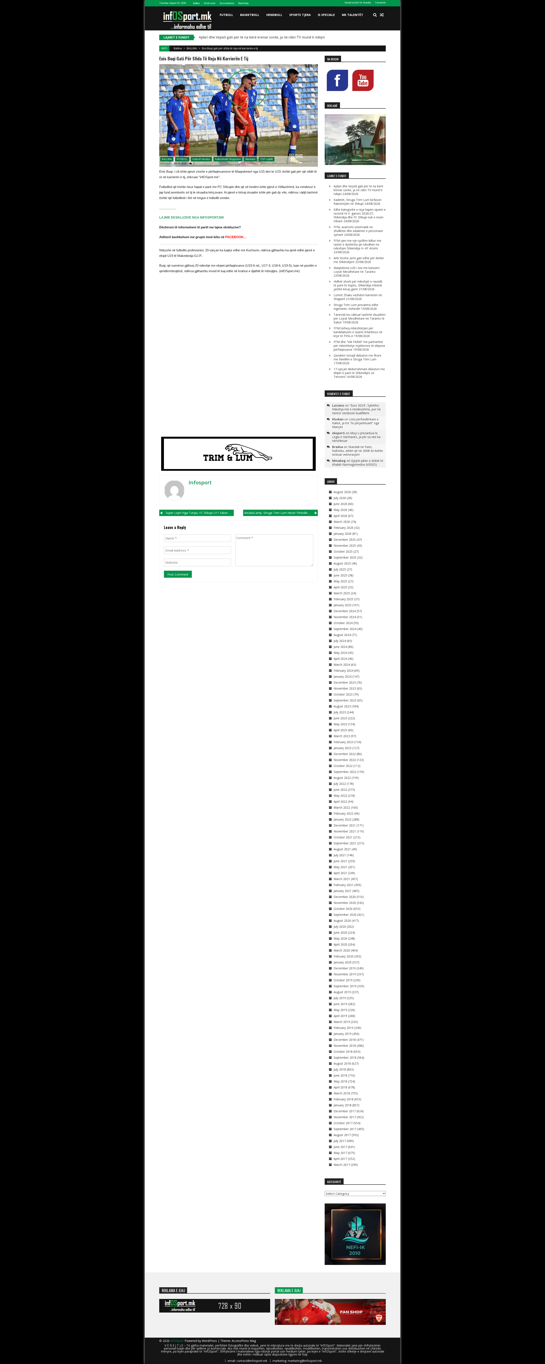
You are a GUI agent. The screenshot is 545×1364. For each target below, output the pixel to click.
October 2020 (343, 909)
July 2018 (340, 1069)
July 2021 (340, 855)
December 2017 (345, 1111)
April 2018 (340, 1087)
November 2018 (345, 1046)
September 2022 (345, 772)
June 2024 (340, 647)
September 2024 (345, 629)
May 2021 (340, 867)
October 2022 (343, 766)
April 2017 (340, 1159)
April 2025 (340, 587)
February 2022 (343, 813)
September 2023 (345, 700)
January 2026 (342, 534)
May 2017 (340, 1153)
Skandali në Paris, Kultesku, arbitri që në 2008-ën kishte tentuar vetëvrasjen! (357, 451)
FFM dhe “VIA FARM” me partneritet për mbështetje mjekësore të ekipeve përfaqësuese (359, 345)
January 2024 (342, 676)
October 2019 (343, 980)
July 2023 (340, 712)
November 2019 (345, 974)
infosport (166, 163)
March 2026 (342, 522)
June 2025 (340, 575)
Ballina (196, 3)
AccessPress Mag (244, 1341)
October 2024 (343, 623)
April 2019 (340, 1016)
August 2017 (342, 1135)
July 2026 (340, 498)
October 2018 (343, 1052)
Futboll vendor (201, 159)
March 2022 (342, 807)
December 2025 (345, 540)
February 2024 (343, 670)
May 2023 (340, 724)
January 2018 (342, 1105)
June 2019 (340, 1004)
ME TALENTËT (352, 15)
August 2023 (342, 706)
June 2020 (340, 932)
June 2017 (340, 1147)
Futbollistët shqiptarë (228, 159)
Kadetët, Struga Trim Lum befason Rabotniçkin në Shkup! (358, 202)
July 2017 (340, 1141)
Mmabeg (339, 460)
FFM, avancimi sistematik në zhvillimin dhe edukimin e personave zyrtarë (358, 231)
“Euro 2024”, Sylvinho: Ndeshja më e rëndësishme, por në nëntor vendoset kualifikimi (356, 409)
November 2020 (345, 903)
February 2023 (343, 742)
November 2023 (345, 688)
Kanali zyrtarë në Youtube (358, 2)
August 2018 (342, 1063)
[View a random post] (382, 14)
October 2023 (343, 694)
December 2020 (345, 897)
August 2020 (342, 921)
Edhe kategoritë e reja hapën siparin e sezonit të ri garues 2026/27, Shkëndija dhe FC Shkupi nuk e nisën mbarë (360, 215)
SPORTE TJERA (300, 15)
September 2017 (345, 1129)
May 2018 (340, 1081)
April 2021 (340, 873)
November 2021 (345, 831)
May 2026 (340, 510)
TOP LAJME (266, 159)
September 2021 (345, 843)
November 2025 (345, 545)
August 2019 (342, 992)
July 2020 (340, 927)
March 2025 (342, 593)
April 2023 (340, 730)
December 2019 (345, 968)
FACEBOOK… (236, 237)
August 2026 (342, 492)
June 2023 (340, 718)
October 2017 (343, 1123)
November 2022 (345, 760)
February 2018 (343, 1099)
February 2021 (343, 885)
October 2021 (343, 837)
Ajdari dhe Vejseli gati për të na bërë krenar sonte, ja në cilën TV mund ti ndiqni (358, 190)
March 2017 (342, 1165)
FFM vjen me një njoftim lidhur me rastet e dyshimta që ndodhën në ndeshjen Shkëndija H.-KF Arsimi (357, 244)
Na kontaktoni (227, 3)
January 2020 (342, 962)
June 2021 (340, 861)
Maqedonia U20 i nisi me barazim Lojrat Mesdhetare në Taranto (357, 270)
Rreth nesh (209, 3)
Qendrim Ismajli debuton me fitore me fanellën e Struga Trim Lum (357, 357)
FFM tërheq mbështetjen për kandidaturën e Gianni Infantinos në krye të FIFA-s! (358, 332)
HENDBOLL (274, 15)
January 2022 (342, 819)
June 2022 (340, 790)
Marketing (243, 3)
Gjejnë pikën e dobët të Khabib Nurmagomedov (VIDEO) (357, 463)
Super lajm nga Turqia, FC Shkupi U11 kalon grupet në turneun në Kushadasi (200, 513)
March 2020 (342, 950)
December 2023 (345, 682)
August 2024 (342, 635)
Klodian (338, 419)
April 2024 (340, 659)
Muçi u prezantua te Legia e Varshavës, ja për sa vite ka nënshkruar (356, 437)
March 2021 (342, 879)
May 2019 (340, 1010)
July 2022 (340, 784)
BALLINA (192, 48)
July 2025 (340, 569)
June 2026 (340, 504)
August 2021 (342, 849)
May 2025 (340, 581)
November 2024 (345, 617)
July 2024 (340, 641)
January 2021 (342, 891)
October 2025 (343, 551)
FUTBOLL (226, 15)
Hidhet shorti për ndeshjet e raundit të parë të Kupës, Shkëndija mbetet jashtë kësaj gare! (358, 285)
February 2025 (343, 599)
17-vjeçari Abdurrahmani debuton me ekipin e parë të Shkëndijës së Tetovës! (359, 373)
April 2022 (340, 801)
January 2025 (342, 605)
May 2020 (340, 938)
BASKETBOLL (249, 15)
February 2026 (343, 528)
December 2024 (345, 611)
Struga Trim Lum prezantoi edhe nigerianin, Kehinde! (356, 307)
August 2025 (342, 563)
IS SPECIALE (326, 15)
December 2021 (345, 825)
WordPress (210, 1341)
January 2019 (342, 1034)
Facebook (380, 2)
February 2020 (343, 956)
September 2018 (345, 1057)
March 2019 (342, 1022)
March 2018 (342, 1093)
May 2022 (340, 796)
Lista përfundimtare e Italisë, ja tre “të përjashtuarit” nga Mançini (355, 423)
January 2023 (342, 748)
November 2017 (345, 1117)
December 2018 (345, 1040)
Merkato (250, 159)
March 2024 (342, 665)
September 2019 (345, 986)
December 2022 (345, 754)
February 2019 (343, 1028)
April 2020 (340, 944)
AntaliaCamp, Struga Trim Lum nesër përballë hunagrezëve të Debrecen (281, 513)
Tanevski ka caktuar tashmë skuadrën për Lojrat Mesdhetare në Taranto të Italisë (360, 318)
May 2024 (340, 653)
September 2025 (345, 557)
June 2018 (340, 1075)
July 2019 (340, 998)
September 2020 (345, 915)
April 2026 (340, 516)
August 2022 (342, 778)
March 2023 (342, 736)
